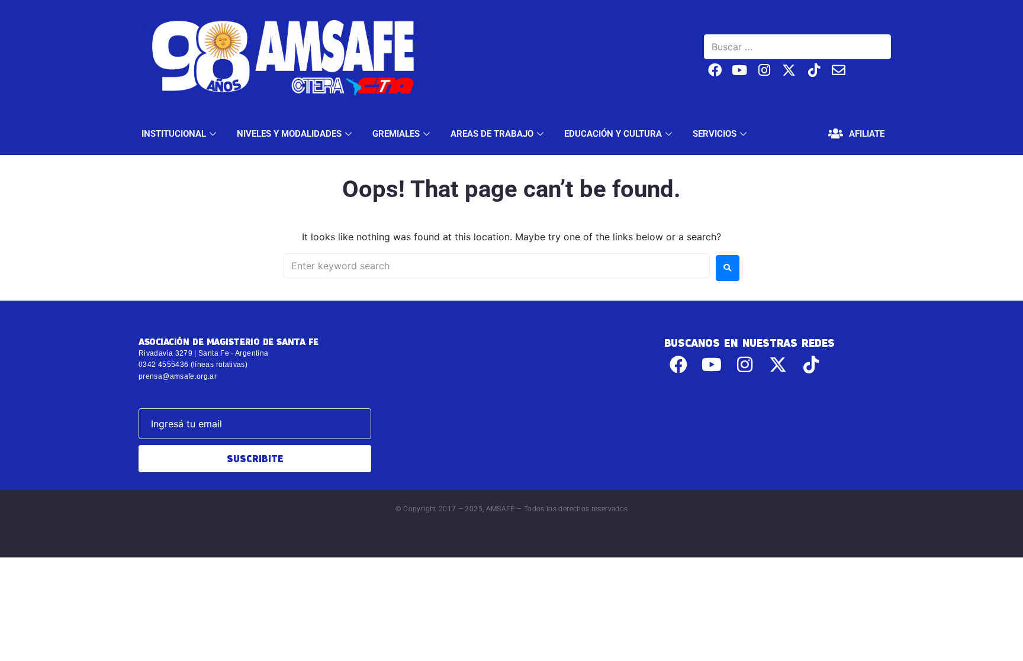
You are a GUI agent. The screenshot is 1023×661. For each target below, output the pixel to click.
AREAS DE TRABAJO (492, 133)
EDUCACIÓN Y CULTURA (613, 133)
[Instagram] (765, 70)
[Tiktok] (814, 70)
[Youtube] (740, 70)
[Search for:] (497, 265)
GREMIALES (396, 133)
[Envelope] (839, 70)
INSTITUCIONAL (173, 133)
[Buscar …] (797, 46)
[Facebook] (715, 70)
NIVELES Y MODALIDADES (289, 133)
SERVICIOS (714, 133)
